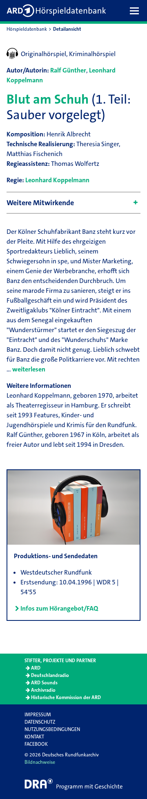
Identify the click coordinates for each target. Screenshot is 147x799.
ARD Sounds (44, 682)
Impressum (37, 714)
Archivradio (43, 690)
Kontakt (34, 736)
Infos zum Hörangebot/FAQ (59, 608)
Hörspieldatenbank (27, 29)
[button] (136, 10)
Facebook (36, 744)
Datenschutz (39, 722)
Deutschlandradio (50, 675)
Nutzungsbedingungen (52, 729)
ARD (35, 668)
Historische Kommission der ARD (66, 697)
